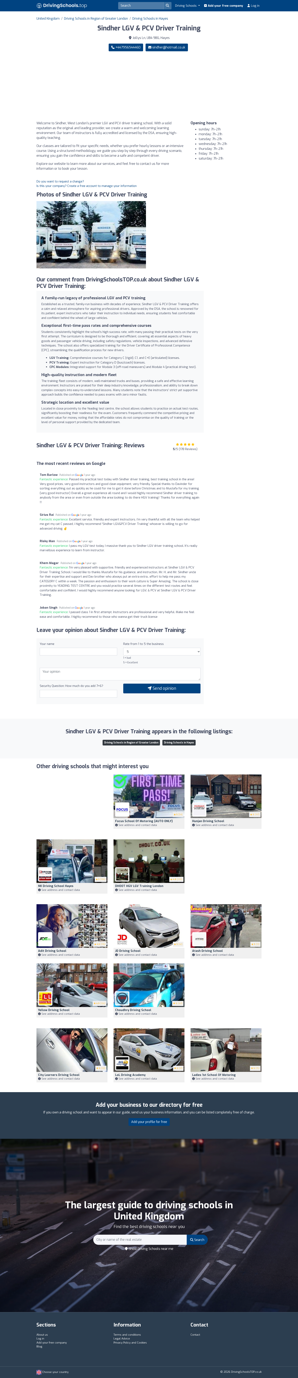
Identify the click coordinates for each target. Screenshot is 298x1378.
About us (42, 1334)
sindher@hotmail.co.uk (168, 47)
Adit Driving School (52, 951)
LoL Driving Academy (130, 1075)
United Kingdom (48, 18)
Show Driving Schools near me (150, 1249)
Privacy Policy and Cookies (130, 1342)
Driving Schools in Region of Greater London (96, 18)
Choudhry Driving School (133, 1010)
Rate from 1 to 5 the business (143, 644)
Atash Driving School (207, 951)
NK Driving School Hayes (55, 886)
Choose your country (55, 1372)
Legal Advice (122, 1338)
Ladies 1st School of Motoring (214, 1075)
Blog (39, 1346)
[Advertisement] (207, 86)
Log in (254, 6)
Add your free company (225, 6)
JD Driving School (127, 951)
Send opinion (164, 688)
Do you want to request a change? (60, 181)
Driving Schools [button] (186, 6)
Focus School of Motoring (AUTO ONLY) (144, 821)
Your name (47, 644)
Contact (195, 1334)
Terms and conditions (127, 1334)
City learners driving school (58, 1075)
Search (198, 1240)
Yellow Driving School (54, 1010)
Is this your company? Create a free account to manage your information (86, 186)
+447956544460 (127, 47)
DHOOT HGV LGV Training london (139, 886)
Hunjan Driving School (208, 821)
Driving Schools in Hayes (150, 18)
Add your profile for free (149, 1122)
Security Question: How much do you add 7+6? (71, 686)
